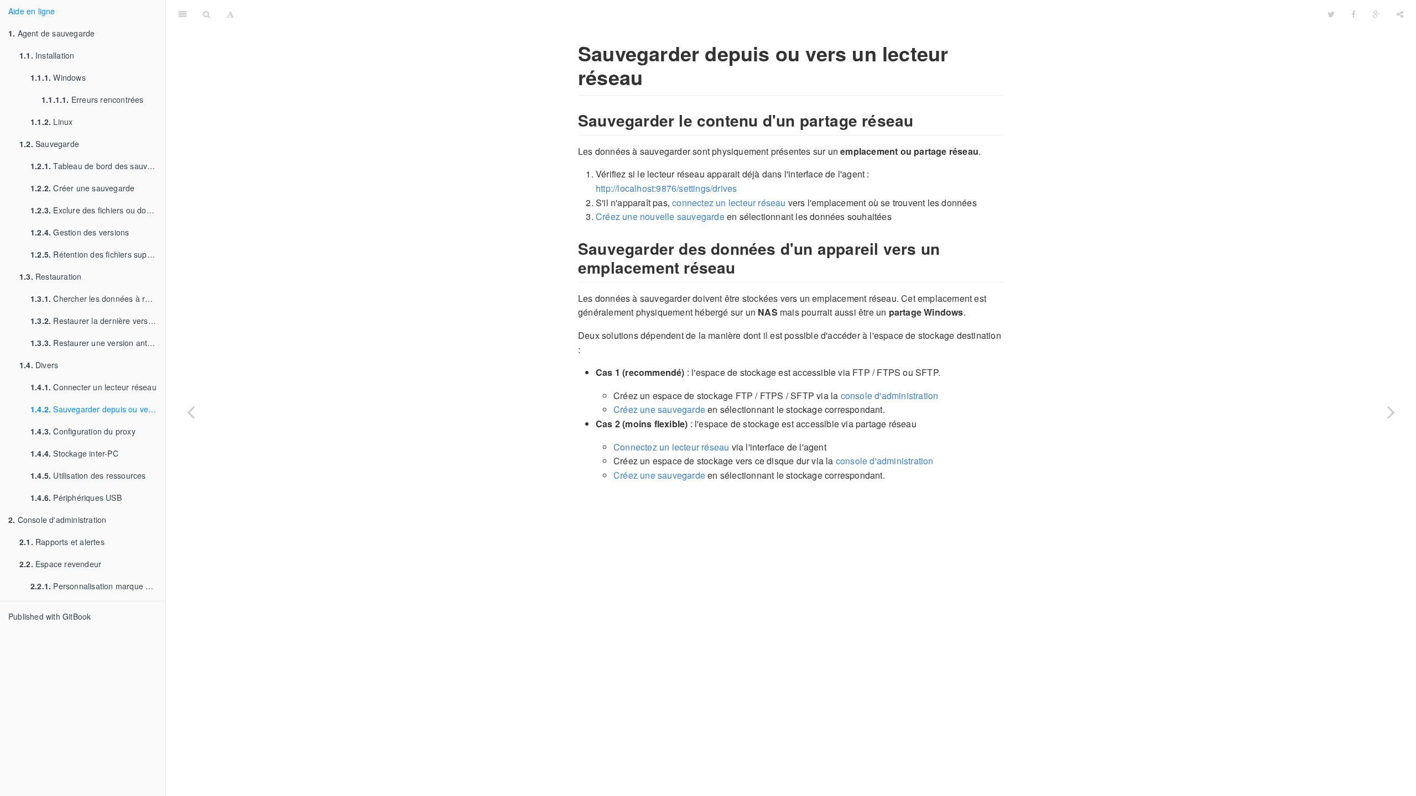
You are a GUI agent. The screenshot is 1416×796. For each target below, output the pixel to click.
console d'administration (890, 395)
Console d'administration (57, 519)
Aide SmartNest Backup (781, 14)
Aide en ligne (31, 11)
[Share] (1400, 14)
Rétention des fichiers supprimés (97, 254)
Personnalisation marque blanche (97, 585)
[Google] (1376, 14)
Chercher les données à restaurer (97, 298)
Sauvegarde (49, 143)
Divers (38, 364)
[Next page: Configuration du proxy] (1391, 412)
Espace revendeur (60, 563)
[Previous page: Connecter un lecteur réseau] (191, 412)
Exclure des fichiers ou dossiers (97, 210)
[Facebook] (1353, 14)
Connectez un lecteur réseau (671, 447)
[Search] (206, 14)
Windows (58, 77)
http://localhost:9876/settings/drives (666, 188)
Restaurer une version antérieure (97, 342)
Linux (51, 121)
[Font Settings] (230, 14)
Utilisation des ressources (88, 475)
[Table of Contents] (182, 14)
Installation (46, 55)
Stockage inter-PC (74, 453)
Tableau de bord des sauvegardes (97, 165)
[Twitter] (1331, 14)
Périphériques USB (76, 497)
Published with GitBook (49, 616)
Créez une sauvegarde (659, 409)
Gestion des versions (79, 232)
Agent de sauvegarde (51, 33)
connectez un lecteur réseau (728, 202)
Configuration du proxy (83, 431)
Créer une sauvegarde (82, 187)
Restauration (50, 276)
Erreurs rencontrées (92, 99)
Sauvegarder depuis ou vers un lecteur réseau (97, 409)
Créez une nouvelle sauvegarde (660, 216)
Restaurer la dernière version (94, 320)
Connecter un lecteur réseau (93, 386)
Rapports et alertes (62, 541)
